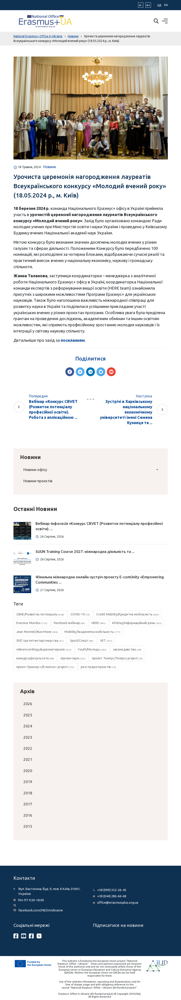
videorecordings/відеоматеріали (44, 649)
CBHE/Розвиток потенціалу (40, 614)
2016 (27, 815)
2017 (27, 804)
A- (140, 5)
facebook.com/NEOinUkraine (40, 910)
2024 (27, 726)
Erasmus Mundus (31, 623)
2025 (27, 715)
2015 (27, 826)
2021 (27, 759)
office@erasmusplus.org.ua (117, 902)
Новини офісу (35, 469)
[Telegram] (100, 371)
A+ (148, 5)
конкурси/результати (35, 658)
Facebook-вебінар (69, 623)
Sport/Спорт (82, 640)
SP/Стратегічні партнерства (40, 640)
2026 (27, 704)
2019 (27, 782)
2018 (27, 793)
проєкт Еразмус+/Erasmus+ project (45, 667)
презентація (72, 658)
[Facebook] (69, 371)
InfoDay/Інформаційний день (137, 623)
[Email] (111, 371)
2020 (27, 771)
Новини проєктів (37, 481)
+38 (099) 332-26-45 (111, 890)
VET (106, 640)
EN (166, 4)
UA (159, 4)
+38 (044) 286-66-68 (111, 896)
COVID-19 (80, 614)
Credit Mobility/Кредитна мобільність (127, 614)
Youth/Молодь (92, 649)
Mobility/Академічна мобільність (92, 632)
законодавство (127, 649)
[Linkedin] (90, 371)
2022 (27, 748)
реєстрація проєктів (98, 667)
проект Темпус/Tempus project (117, 658)
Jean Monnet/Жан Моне (37, 632)
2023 (27, 737)
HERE (99, 623)
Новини (49, 167)
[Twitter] (80, 371)
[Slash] (90, 399)
